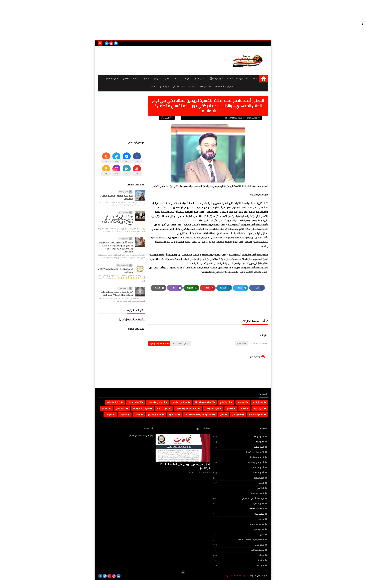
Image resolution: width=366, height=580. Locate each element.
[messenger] (116, 43)
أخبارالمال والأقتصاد (156, 402)
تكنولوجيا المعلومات (224, 86)
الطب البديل (199, 78)
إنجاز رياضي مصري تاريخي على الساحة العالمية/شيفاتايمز (185, 466)
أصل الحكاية (258, 408)
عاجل (167, 78)
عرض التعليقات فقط (180, 343)
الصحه (136, 78)
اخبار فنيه (157, 78)
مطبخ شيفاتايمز (154, 414)
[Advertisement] (183, 20)
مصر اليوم (243, 78)
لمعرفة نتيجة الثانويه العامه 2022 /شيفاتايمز (115, 270)
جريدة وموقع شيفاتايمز (139, 435)
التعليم (146, 78)
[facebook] (100, 576)
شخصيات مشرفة (256, 414)
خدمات (176, 78)
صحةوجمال (237, 414)
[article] (179, 305)
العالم (254, 78)
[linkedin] (119, 576)
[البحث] (100, 43)
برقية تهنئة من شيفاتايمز (186, 408)
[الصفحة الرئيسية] (263, 78)
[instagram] (114, 576)
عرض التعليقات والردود (158, 343)
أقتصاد (230, 78)
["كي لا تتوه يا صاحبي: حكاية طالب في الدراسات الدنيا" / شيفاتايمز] (140, 291)
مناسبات (123, 414)
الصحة (243, 408)
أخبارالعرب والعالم (180, 402)
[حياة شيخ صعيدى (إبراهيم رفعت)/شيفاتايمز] (140, 195)
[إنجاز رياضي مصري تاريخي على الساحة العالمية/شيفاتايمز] (183, 448)
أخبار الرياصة (217, 78)
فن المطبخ (164, 86)
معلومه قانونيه (111, 78)
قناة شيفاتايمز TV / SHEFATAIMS (199, 414)
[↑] (183, 572)
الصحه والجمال (179, 86)
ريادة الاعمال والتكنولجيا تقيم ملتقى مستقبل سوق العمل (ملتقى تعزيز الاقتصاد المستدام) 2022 (117, 220)
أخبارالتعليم (225, 402)
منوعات (187, 78)
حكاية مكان (121, 408)
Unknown (205, 472)
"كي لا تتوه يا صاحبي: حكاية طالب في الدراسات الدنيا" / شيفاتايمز (117, 293)
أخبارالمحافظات (134, 402)
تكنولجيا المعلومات (141, 408)
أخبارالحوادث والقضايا (204, 402)
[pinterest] (109, 576)
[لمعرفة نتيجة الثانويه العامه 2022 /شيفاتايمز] (140, 268)
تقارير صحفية (162, 408)
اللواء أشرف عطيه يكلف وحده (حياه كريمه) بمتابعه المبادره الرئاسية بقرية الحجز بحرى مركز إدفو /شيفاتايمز (116, 247)
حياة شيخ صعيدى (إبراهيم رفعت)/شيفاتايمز (117, 197)
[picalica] (123, 576)
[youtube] (111, 43)
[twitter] (107, 43)
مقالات (152, 86)
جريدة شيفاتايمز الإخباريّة (235, 575)
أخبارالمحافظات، (113, 402)
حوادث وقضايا (205, 86)
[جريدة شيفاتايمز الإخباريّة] (247, 60)
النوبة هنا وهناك (212, 408)
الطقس (126, 78)
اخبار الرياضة (258, 402)
